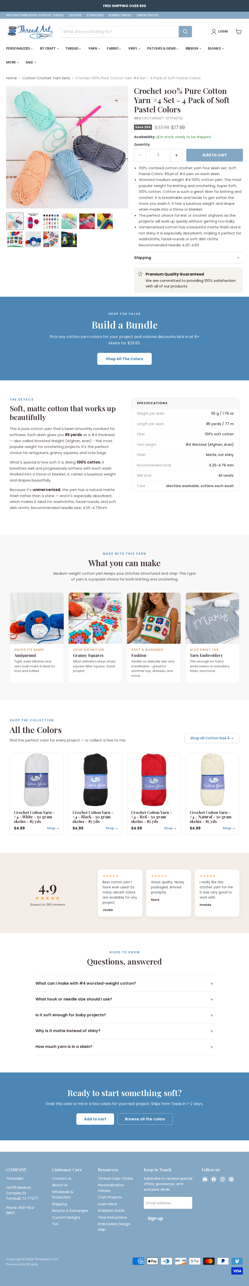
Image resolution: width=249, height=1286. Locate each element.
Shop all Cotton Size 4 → (212, 738)
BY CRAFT (48, 48)
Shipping (59, 1204)
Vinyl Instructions (112, 1217)
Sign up (155, 1218)
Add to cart (95, 1119)
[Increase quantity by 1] (177, 155)
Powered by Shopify (22, 1264)
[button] (15, 221)
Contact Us (61, 1178)
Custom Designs (66, 1217)
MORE (11, 62)
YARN (93, 48)
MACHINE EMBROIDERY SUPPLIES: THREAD (35, 15)
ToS (55, 1224)
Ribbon (192, 48)
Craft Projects (110, 1197)
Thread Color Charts (115, 1178)
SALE (30, 62)
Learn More (107, 1204)
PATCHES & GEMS (161, 48)
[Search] (185, 31)
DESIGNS (75, 15)
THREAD (72, 48)
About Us (59, 1185)
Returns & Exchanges (70, 1210)
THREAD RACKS (147, 15)
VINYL (133, 48)
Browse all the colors (145, 1119)
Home (11, 78)
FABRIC (113, 48)
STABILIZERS (95, 15)
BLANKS (214, 48)
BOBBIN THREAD (120, 15)
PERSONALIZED (18, 48)
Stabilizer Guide (111, 1210)
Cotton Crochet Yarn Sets (46, 78)
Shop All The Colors (124, 358)
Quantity (142, 144)
